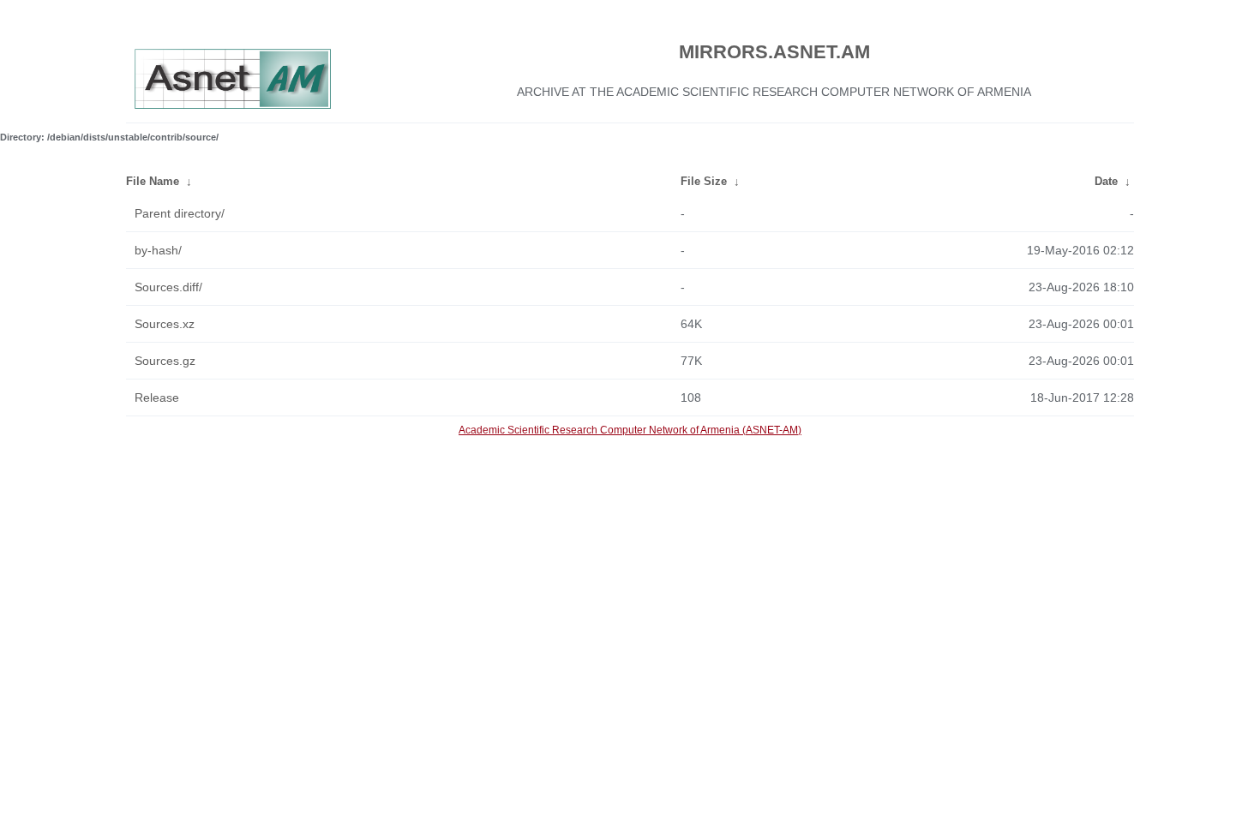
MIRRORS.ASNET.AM (774, 52)
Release (157, 397)
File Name (152, 181)
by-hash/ (158, 250)
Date (1106, 181)
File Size (704, 181)
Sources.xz (165, 324)
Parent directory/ (180, 213)
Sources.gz (165, 361)
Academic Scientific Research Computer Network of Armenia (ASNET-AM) (630, 430)
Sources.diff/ (168, 287)
